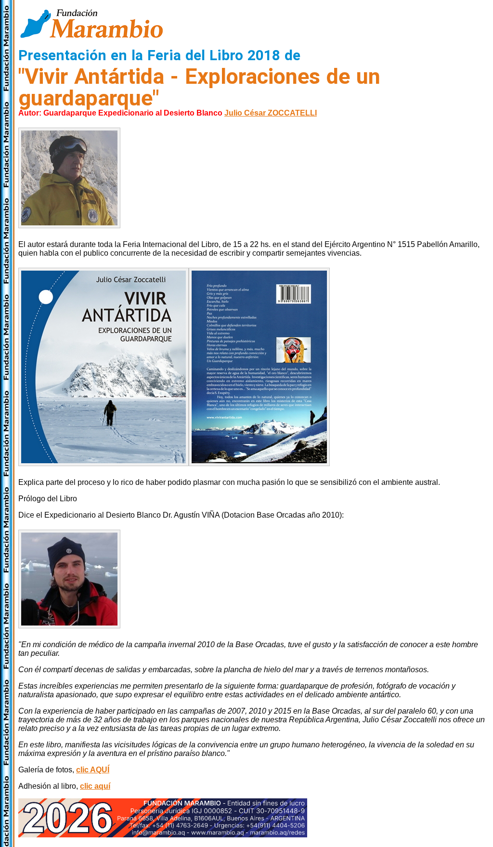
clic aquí (95, 786)
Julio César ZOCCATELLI (270, 113)
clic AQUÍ (92, 770)
